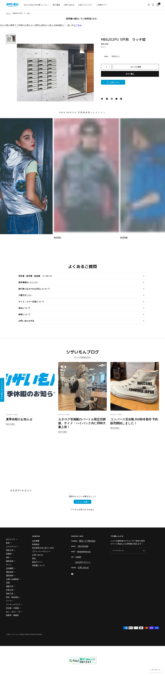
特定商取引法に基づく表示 (43, 548)
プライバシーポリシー (41, 551)
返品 (34, 558)
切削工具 (9, 550)
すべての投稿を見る (82, 357)
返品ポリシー (37, 562)
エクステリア (11, 546)
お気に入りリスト (85, 5)
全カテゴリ (10, 539)
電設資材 (9, 572)
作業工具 (9, 590)
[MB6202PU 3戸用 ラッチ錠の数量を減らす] (103, 67)
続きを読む (10, 424)
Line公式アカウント (83, 562)
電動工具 (9, 586)
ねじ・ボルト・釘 (13, 611)
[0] (157, 5)
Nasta (106, 56)
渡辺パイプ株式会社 (87, 541)
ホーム (8, 13)
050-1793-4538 (83, 546)
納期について (24, 314)
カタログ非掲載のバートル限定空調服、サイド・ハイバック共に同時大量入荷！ (82, 423)
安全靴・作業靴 (12, 608)
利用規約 (35, 544)
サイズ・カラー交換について (31, 301)
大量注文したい (25, 295)
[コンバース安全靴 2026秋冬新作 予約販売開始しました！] (134, 386)
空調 (8, 582)
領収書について (38, 565)
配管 (8, 543)
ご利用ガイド (101, 5)
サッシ (8, 564)
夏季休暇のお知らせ (19, 419)
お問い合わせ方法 (26, 320)
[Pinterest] (112, 98)
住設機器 (9, 568)
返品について (24, 308)
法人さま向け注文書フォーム (35, 5)
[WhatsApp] (116, 98)
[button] (113, 82)
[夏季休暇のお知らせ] (30, 386)
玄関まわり (115, 56)
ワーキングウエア (13, 604)
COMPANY (36, 536)
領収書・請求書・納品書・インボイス (35, 276)
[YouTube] (74, 574)
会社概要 (35, 541)
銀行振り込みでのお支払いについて (34, 288)
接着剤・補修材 (12, 615)
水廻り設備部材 (12, 579)
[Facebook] (102, 98)
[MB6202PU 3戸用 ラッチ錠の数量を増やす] (109, 67)
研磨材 (8, 554)
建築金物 (9, 561)
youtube (78, 557)
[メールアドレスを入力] (143, 550)
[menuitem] (36, 4)
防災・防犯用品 (12, 597)
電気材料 (9, 575)
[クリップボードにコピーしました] (121, 98)
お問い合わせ (69, 5)
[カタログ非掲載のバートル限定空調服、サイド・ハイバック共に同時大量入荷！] (82, 386)
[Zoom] (88, 39)
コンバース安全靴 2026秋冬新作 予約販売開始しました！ (134, 421)
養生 (8, 557)
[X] (107, 98)
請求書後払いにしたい (28, 282)
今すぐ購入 (130, 74)
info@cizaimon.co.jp (83, 551)
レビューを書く (82, 501)
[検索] (153, 5)
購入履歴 (56, 5)
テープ (8, 601)
